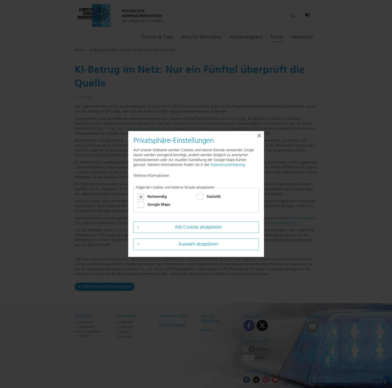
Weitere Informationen (151, 176)
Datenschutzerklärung (227, 165)
